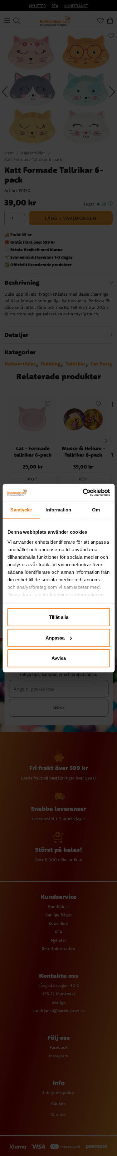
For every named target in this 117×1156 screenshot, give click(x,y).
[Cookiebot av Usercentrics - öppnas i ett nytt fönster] (83, 492)
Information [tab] (58, 509)
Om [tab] (96, 509)
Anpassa (55, 637)
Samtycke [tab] (21, 509)
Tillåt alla (58, 617)
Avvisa (58, 658)
